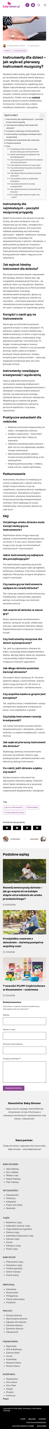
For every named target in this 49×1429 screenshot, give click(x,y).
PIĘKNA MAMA (10, 1341)
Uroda (9, 1356)
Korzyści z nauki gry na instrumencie (22, 131)
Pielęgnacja (12, 1296)
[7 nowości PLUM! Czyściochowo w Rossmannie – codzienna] (24, 969)
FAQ (8, 146)
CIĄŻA (6, 1218)
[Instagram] (33, 5)
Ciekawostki (12, 1195)
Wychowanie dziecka (16, 1318)
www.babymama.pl (32, 1149)
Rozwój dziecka (20, 51)
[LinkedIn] (37, 828)
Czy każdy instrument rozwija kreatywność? (22, 185)
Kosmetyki (11, 1359)
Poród (9, 1242)
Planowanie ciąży (14, 1262)
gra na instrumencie (13, 807)
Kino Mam (11, 1385)
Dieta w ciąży (12, 1232)
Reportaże (11, 1346)
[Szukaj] (39, 5)
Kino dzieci (11, 1382)
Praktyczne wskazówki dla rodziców (22, 140)
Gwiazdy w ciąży (14, 1265)
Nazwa (6, 1015)
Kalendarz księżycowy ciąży (19, 1235)
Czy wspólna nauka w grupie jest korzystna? (24, 180)
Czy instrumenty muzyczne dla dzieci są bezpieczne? (25, 169)
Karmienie (11, 1289)
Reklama (32, 1419)
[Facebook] (27, 5)
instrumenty (32, 807)
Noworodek (12, 1292)
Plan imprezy (12, 1182)
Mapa (6, 1398)
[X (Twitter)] (17, 828)
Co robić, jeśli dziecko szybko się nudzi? (25, 196)
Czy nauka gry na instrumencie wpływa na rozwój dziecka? (26, 161)
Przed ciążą (11, 1249)
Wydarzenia (12, 1379)
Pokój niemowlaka (15, 1299)
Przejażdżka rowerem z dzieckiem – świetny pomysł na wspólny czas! (23, 942)
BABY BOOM (9, 1257)
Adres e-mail (9, 1029)
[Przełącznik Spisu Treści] (40, 115)
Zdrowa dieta (12, 1352)
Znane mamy (12, 1275)
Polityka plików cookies (23, 1426)
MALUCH (7, 51)
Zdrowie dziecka (14, 1325)
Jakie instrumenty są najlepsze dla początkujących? (25, 155)
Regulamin (41, 1426)
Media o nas (12, 1175)
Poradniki (11, 1302)
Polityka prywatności (36, 1422)
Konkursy (10, 1395)
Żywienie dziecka (14, 1328)
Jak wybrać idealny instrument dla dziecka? (22, 126)
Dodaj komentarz (12, 1058)
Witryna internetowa (12, 1044)
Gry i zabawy (12, 1172)
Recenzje (10, 1208)
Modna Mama (13, 1366)
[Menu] (45, 5)
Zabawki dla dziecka (16, 1322)
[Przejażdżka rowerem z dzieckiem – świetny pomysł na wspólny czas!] (24, 922)
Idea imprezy (12, 1169)
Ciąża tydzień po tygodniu (19, 1229)
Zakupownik (12, 1332)
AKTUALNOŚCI (10, 1190)
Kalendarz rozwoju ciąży (18, 1225)
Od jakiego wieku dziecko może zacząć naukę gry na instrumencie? (24, 150)
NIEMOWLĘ (8, 1284)
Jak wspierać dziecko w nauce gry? (25, 165)
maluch (36, 97)
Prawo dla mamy (14, 1205)
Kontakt (42, 1419)
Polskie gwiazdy (14, 1268)
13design (6, 1411)
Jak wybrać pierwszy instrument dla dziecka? (25, 190)
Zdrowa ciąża (12, 1239)
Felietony (10, 1198)
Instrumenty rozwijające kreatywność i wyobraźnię (24, 135)
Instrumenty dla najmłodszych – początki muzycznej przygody (24, 120)
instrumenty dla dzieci (14, 812)
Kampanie (11, 1201)
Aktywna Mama (13, 1362)
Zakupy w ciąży (13, 1245)
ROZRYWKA (9, 1374)
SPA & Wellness (14, 1349)
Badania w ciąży (14, 1222)
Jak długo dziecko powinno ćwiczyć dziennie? (25, 174)
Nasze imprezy (13, 1179)
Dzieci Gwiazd (13, 1271)
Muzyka (9, 1392)
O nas (22, 1419)
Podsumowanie (13, 143)
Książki (9, 1389)
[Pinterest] (27, 828)
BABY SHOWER (10, 1164)
